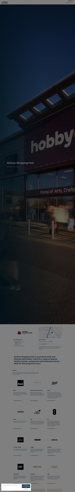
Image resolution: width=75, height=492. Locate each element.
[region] (16, 487)
